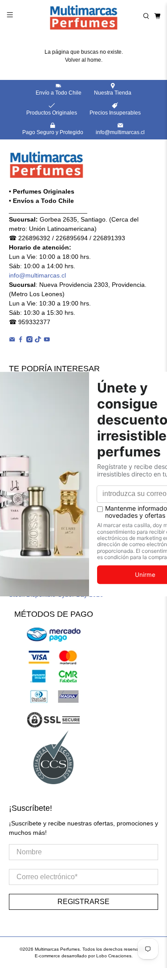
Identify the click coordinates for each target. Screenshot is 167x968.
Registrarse (83, 901)
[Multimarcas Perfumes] (84, 16)
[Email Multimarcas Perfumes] (12, 340)
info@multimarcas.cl (37, 275)
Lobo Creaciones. (114, 955)
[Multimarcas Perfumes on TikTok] (38, 340)
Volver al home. (83, 60)
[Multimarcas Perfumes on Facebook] (20, 340)
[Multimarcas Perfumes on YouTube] (47, 340)
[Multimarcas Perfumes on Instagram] (29, 340)
